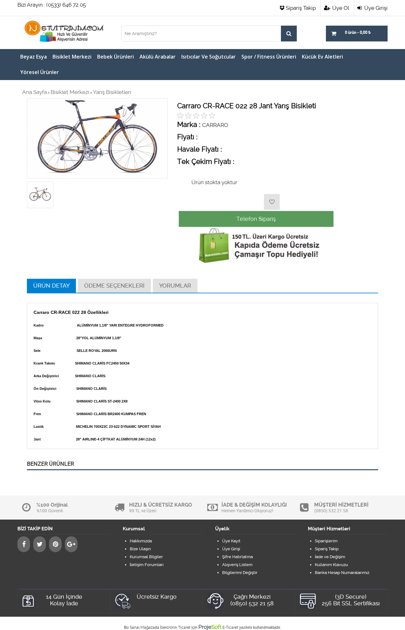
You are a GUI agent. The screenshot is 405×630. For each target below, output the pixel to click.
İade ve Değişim (330, 556)
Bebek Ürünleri (115, 56)
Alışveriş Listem (237, 564)
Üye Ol (340, 8)
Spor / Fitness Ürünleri (268, 56)
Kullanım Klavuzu (331, 564)
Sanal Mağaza (142, 627)
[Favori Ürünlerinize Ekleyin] (272, 202)
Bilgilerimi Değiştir (240, 572)
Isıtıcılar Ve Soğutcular (208, 56)
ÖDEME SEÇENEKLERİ (114, 285)
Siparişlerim (326, 541)
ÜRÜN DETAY (51, 285)
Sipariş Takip (301, 8)
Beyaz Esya (33, 56)
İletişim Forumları (147, 564)
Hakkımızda (141, 541)
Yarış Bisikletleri (112, 92)
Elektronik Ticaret (175, 627)
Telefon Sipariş (256, 218)
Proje (209, 627)
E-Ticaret (230, 627)
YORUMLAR (175, 285)
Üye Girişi (375, 8)
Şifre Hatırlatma (237, 556)
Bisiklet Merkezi (72, 56)
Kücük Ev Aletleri (322, 56)
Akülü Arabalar (158, 56)
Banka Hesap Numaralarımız (342, 572)
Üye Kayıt (231, 541)
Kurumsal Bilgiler (146, 556)
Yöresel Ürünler (39, 72)
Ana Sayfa (34, 92)
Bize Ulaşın (140, 548)
